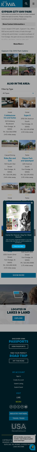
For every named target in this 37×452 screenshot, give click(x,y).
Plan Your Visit (18, 246)
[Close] (32, 202)
